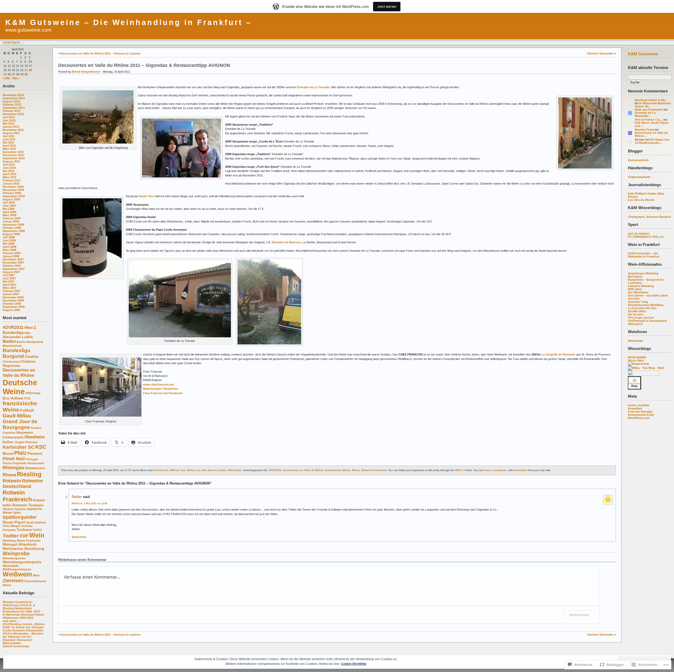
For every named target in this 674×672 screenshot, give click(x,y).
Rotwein (12, 480)
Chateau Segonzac (19, 363)
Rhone (9, 474)
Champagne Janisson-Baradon (649, 216)
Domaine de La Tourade (313, 87)
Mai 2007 (8, 281)
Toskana (24, 529)
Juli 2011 (8, 136)
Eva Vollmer (13, 398)
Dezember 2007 (13, 259)
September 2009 (14, 196)
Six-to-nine (635, 314)
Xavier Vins (146, 196)
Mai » (15, 78)
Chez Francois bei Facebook (162, 393)
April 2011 (9, 145)
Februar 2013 (12, 110)
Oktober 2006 (12, 303)
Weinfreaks (635, 340)
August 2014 (11, 101)
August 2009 (11, 199)
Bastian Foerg (644, 129)
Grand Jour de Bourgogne (20, 424)
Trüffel (37, 529)
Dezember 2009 (13, 186)
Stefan (77, 497)
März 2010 (9, 177)
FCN (27, 398)
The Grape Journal (641, 317)
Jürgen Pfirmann (26, 442)
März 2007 (9, 287)
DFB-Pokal (33, 393)
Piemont (34, 453)
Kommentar (579, 614)
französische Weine (337, 470)
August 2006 (11, 310)
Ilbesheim (34, 436)
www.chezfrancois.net (158, 384)
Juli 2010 (9, 164)
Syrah (30, 522)
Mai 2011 (8, 142)
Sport (17, 513)
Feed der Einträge (640, 411)
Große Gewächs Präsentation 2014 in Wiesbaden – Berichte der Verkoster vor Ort (23, 633)
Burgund (13, 356)
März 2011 (9, 148)
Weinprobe (16, 553)
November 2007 (13, 262)
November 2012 (13, 114)
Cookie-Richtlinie (353, 664)
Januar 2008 (11, 256)
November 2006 (13, 300)
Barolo (21, 341)
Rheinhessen (35, 468)
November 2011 (13, 129)
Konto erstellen (638, 405)
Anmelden (635, 408)
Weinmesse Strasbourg (23, 548)
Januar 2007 (11, 294)
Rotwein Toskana (27, 505)
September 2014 (14, 98)
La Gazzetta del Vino (642, 308)
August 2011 (11, 133)
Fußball (27, 410)
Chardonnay (11, 361)
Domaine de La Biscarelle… (645, 114)
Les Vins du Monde (641, 199)
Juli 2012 (9, 117)
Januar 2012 (11, 126)
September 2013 (14, 107)
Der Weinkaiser (638, 292)
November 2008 (13, 224)
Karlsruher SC (18, 447)
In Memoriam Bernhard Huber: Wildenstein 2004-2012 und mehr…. (23, 617)
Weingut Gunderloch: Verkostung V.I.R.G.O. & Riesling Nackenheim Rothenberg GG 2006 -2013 (21, 606)
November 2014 (13, 95)
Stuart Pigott (14, 522)
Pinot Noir (14, 458)
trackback (520, 470)
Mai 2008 (8, 243)
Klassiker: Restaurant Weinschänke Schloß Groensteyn (17, 643)
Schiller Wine (637, 311)
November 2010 (13, 155)
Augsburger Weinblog (643, 273)
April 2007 (9, 284)
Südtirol (40, 522)
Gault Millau (17, 415)
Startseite (11, 42)
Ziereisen (13, 580)
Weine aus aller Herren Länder (206, 470)
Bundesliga (16, 350)
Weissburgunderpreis (22, 562)
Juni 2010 (9, 167)
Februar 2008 (12, 253)
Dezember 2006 (13, 297)
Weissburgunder (14, 558)
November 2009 (13, 189)
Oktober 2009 (12, 193)
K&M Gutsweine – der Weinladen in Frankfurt (644, 255)
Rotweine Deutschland (23, 483)
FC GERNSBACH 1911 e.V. (646, 236)
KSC (40, 447)
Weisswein (11, 566)
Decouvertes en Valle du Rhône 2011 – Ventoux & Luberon (101, 53)
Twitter (11, 535)
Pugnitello (20, 463)
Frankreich (161, 470)
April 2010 (9, 174)
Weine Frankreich (29, 540)
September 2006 (14, 306)
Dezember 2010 (13, 152)
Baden (9, 341)
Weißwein (17, 574)
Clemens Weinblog (641, 286)
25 (5, 74)
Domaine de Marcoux (286, 242)
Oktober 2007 (12, 265)
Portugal (32, 459)
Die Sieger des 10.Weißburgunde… (652, 141)
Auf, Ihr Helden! (639, 233)
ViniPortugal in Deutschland (647, 320)
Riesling (29, 474)
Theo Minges (12, 525)
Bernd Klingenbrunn (86, 71)
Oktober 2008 (12, 227)
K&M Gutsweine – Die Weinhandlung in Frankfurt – (128, 22)
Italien (8, 442)
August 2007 (11, 272)
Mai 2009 (8, 208)
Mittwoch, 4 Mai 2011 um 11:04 (89, 503)
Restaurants (36, 463)
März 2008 (9, 249)
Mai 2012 (8, 123)
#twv (28, 327)
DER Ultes (635, 289)
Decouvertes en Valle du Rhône (19, 373)
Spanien (20, 509)
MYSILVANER (637, 357)
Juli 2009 (9, 202)
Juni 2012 (9, 120)
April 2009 (9, 212)
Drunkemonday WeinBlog (645, 305)
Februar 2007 (12, 291)
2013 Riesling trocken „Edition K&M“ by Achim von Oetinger (24, 625)
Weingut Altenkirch (20, 544)
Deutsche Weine (20, 387)
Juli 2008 (9, 237)
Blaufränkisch (12, 345)
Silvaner (8, 509)
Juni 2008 (9, 240)
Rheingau (13, 467)
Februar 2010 (12, 180)
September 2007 (14, 268)
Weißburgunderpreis (17, 569)
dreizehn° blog (638, 301)
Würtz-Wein (636, 360)
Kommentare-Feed (641, 414)
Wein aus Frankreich (649, 109)
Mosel (8, 453)
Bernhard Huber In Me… (651, 100)
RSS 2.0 (460, 470)
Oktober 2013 (12, 104)
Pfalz (20, 453)
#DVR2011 (13, 327)
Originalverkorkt (639, 177)
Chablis (31, 356)
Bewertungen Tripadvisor (160, 388)
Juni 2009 (9, 205)
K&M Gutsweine (643, 54)
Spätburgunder (20, 517)
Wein (36, 535)
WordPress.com (639, 417)
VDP (23, 535)
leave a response (495, 470)
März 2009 (9, 215)
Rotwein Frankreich (17, 496)
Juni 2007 (9, 278)
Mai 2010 (8, 170)
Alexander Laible (18, 337)
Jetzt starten (386, 6)
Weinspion (635, 323)
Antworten (79, 536)
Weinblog (9, 540)
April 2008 (9, 246)
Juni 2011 (9, 139)
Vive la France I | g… (649, 119)
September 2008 (14, 231)
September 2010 (14, 158)
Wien (36, 575)
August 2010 (11, 161)
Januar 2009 (11, 221)
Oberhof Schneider (600, 53)
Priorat (7, 463)
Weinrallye (235, 470)
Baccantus (635, 276)
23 (26, 70)
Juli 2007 (9, 275)
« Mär (6, 78)
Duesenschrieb (638, 160)
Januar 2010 (11, 183)
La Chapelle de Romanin (558, 354)
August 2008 (11, 234)
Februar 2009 (12, 218)
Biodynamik (35, 341)
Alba (27, 332)
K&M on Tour (178, 470)
